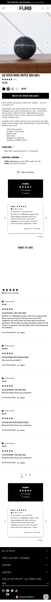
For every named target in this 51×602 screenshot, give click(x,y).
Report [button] (23, 332)
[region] (25, 217)
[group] (26, 290)
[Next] (47, 42)
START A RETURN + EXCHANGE (16, 558)
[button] (25, 79)
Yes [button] (18, 332)
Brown (8, 89)
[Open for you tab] (7, 594)
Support (6, 565)
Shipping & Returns (10, 157)
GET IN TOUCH (8, 551)
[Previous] (3, 42)
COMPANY (6, 572)
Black (4, 89)
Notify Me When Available (25, 95)
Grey (12, 89)
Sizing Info (7, 147)
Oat (17, 89)
